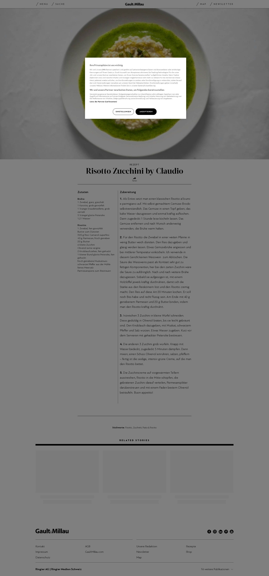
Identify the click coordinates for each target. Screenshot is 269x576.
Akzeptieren (146, 111)
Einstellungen (123, 111)
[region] (135, 88)
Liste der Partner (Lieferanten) (103, 101)
